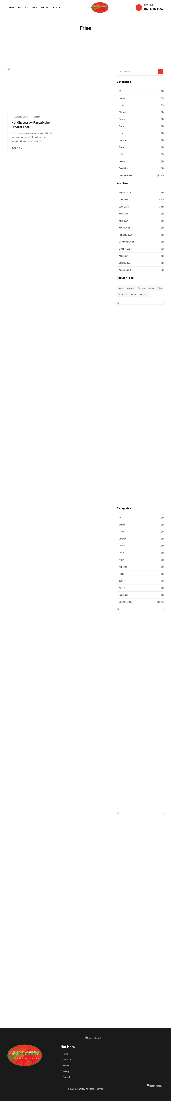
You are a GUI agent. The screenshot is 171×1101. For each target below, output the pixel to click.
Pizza (121, 147)
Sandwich (123, 168)
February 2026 (125, 235)
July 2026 (123, 199)
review (122, 161)
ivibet (121, 133)
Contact (66, 1077)
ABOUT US (23, 7)
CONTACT (58, 7)
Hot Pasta (122, 294)
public (122, 154)
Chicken (122, 112)
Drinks (122, 119)
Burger (37, 117)
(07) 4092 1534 (153, 9)
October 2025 (125, 249)
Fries (121, 126)
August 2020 (125, 270)
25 (120, 91)
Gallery (66, 1071)
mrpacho (123, 140)
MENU (34, 7)
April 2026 (124, 221)
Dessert (141, 288)
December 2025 (126, 241)
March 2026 (124, 227)
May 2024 (123, 256)
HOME (11, 7)
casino (122, 105)
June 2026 (124, 207)
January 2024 (125, 263)
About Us (67, 1059)
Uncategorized (126, 175)
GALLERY (45, 7)
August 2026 (125, 192)
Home (65, 1054)
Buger (121, 288)
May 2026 (123, 213)
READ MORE (16, 148)
